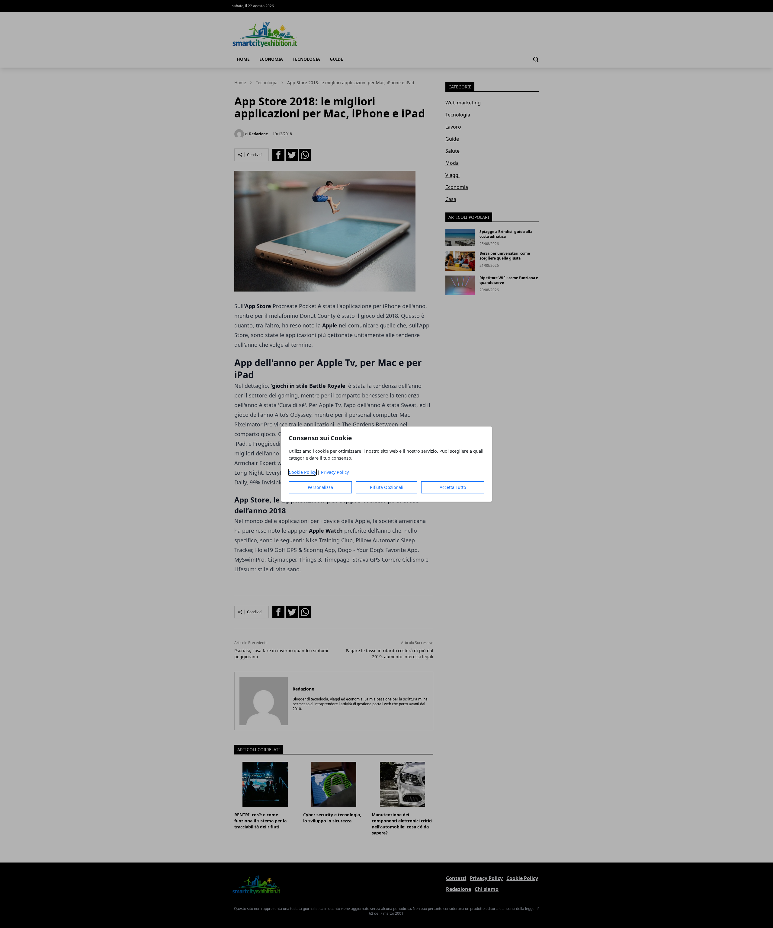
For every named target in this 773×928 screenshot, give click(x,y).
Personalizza (320, 487)
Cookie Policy (302, 472)
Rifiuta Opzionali (386, 487)
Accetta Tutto (453, 487)
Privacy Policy (335, 472)
